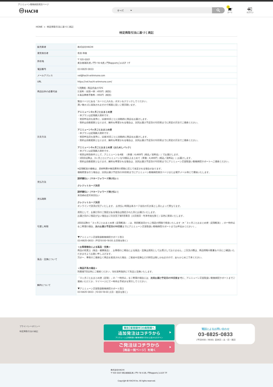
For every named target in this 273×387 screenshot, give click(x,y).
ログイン (250, 12)
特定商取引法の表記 (29, 331)
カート (230, 12)
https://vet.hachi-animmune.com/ (95, 81)
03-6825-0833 (215, 334)
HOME (39, 26)
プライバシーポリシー (30, 326)
